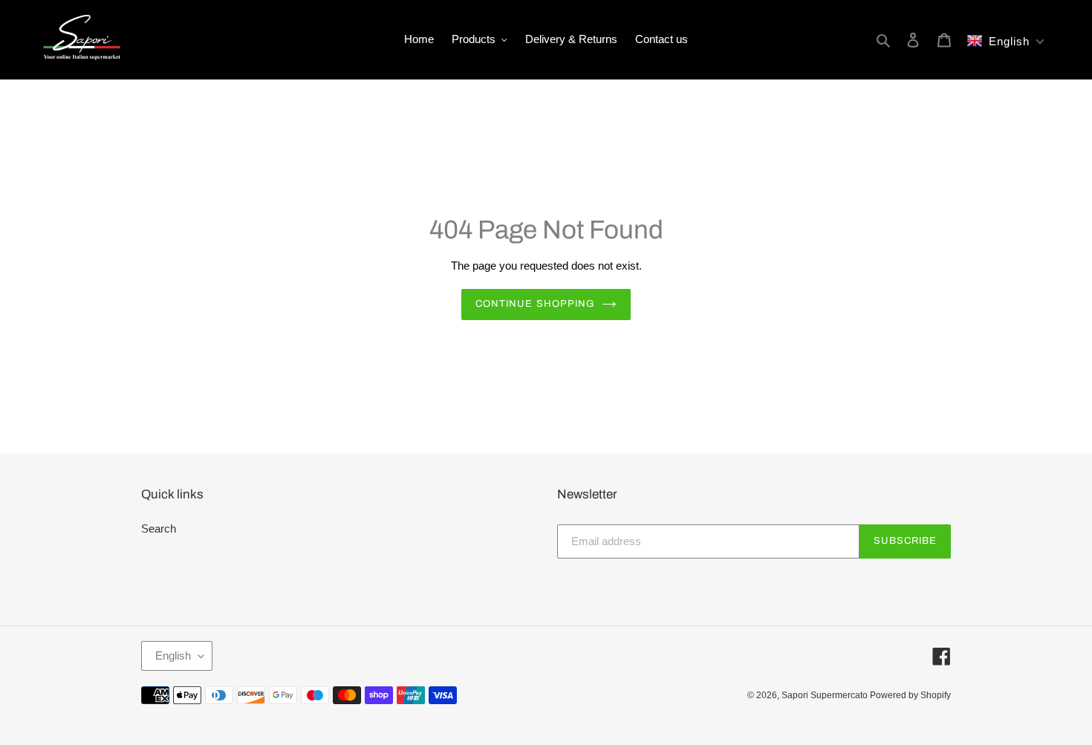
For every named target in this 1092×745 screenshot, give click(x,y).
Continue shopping (534, 304)
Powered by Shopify (910, 695)
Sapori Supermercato (825, 695)
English (173, 655)
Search (158, 528)
